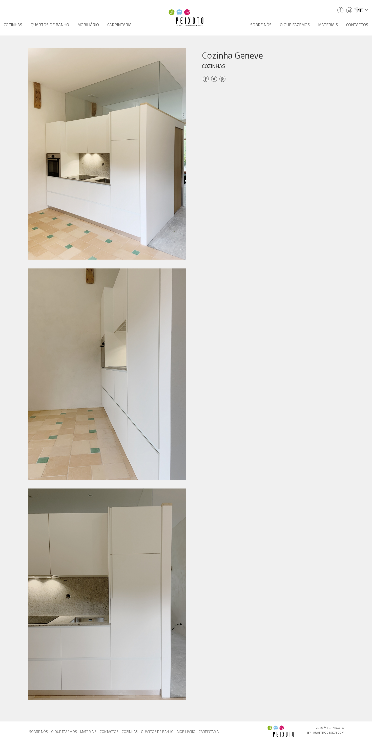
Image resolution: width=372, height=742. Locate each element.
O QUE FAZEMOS (295, 25)
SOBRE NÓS (261, 25)
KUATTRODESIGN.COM (328, 732)
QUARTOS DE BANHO (50, 25)
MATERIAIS (328, 25)
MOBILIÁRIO (88, 25)
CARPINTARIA (119, 25)
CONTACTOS (357, 25)
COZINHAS (13, 25)
